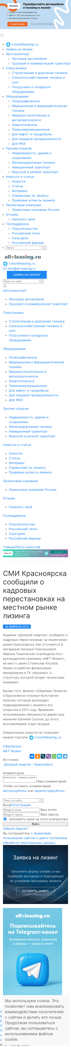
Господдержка (17, 224)
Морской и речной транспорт (35, 172)
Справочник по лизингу (30, 195)
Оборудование (17, 96)
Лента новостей (27, 547)
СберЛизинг (12, 746)
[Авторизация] (5, 286)
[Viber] (48, 756)
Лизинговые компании (23, 205)
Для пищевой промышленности (36, 139)
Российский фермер (28, 243)
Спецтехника (16, 68)
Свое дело (20, 238)
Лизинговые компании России (35, 210)
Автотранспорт (18, 54)
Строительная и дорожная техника (39, 73)
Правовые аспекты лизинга (33, 200)
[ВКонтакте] (32, 756)
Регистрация (21, 805)
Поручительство (25, 229)
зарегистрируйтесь (49, 791)
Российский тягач (26, 233)
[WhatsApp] (54, 756)
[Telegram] (65, 756)
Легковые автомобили (29, 59)
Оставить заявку (35, 891)
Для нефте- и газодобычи (32, 134)
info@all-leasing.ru (21, 268)
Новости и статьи (20, 177)
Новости (18, 181)
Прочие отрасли (19, 148)
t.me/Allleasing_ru (24, 44)
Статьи (17, 186)
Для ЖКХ (19, 144)
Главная (9, 547)
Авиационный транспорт (31, 167)
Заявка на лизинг (19, 49)
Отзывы (12, 214)
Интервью (19, 191)
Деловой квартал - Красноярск (28, 764)
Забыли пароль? (15, 828)
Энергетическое (24, 125)
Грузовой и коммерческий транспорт (41, 63)
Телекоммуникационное (31, 129)
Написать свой (23, 219)
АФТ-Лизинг (12, 751)
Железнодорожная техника (33, 162)
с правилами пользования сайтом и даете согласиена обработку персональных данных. (35, 838)
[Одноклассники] (37, 756)
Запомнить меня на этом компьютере (38, 819)
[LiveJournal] (43, 756)
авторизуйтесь (14, 791)
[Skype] (59, 756)
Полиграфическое (26, 101)
